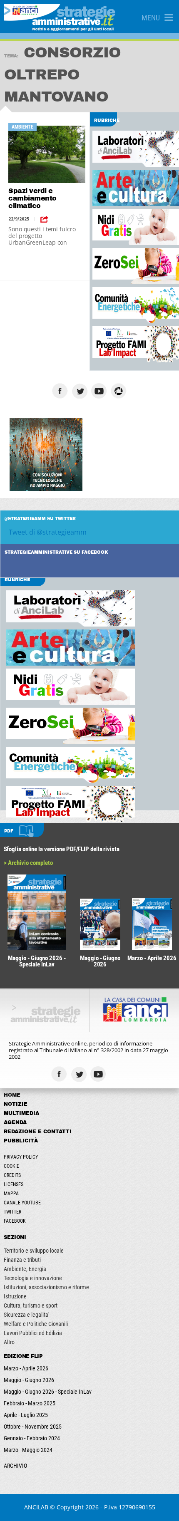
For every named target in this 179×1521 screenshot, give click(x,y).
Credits (12, 1175)
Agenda (15, 1122)
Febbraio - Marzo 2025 (29, 1403)
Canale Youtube (22, 1202)
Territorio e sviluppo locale (34, 1250)
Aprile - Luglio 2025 (26, 1415)
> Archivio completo (28, 863)
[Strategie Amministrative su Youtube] (100, 391)
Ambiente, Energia (25, 1269)
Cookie (11, 1166)
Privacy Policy (21, 1156)
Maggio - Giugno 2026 (29, 1380)
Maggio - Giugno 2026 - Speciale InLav (48, 1391)
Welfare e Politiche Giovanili (36, 1323)
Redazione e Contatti (38, 1131)
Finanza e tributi (22, 1259)
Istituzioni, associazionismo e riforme (46, 1287)
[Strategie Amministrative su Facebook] (61, 391)
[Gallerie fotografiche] (119, 1074)
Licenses (13, 1184)
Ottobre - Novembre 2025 (33, 1426)
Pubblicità (21, 1140)
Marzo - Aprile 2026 (26, 1368)
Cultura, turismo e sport (30, 1305)
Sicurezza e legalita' (26, 1314)
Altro (9, 1342)
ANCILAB (36, 1507)
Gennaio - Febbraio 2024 (32, 1438)
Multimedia (21, 1113)
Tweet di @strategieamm (48, 532)
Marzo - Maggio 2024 (28, 1450)
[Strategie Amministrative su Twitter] (81, 391)
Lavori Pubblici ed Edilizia (33, 1333)
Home (12, 1094)
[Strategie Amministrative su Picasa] (120, 391)
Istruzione (15, 1296)
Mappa (11, 1193)
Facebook (15, 1221)
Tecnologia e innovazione (33, 1278)
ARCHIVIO (15, 1465)
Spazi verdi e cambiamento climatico (32, 198)
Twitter (12, 1211)
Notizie (15, 1104)
